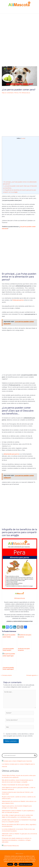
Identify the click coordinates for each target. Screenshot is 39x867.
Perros (16, 92)
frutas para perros (18, 300)
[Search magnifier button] (35, 755)
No (16, 864)
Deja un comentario (7, 92)
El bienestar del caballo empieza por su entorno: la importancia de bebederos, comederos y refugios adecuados (16, 840)
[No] (37, 860)
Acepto (10, 864)
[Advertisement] (19, 44)
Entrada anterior (6, 675)
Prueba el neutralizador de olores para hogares (15, 784)
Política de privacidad (25, 864)
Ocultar (23, 138)
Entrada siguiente (32, 675)
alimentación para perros (11, 454)
